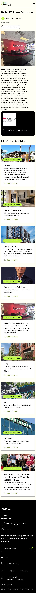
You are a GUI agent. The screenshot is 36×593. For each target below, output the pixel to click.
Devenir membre (6, 584)
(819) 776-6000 (5, 23)
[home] (6, 3)
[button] (34, 3)
